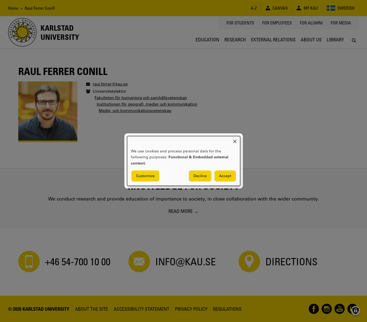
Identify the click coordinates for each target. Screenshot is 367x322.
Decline (200, 176)
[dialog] (183, 161)
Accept (225, 176)
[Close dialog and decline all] (234, 139)
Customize (145, 176)
